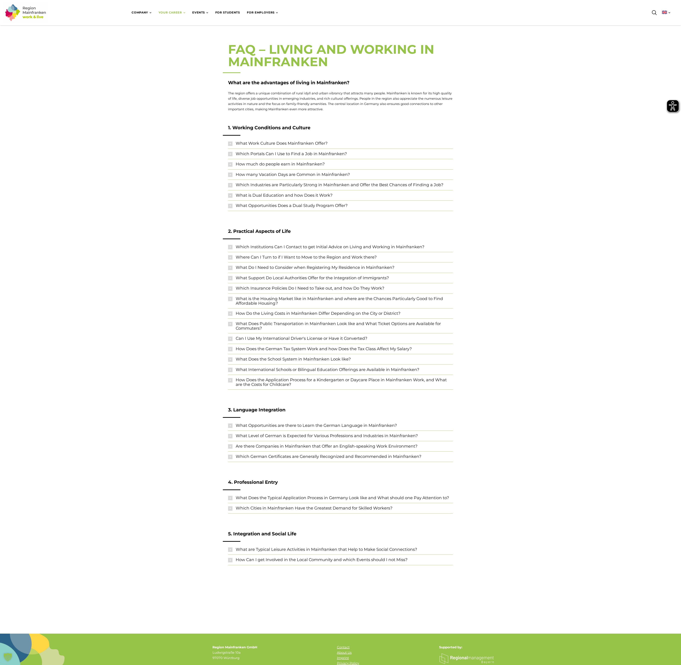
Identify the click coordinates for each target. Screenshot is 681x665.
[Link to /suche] (654, 12)
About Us (344, 653)
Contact (343, 647)
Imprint (343, 658)
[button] (340, 143)
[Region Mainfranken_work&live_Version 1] (25, 13)
